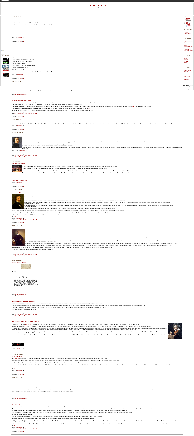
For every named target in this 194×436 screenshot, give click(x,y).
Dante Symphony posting (24, 150)
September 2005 (186, 57)
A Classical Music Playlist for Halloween (19, 45)
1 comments (21, 112)
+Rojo (23, 113)
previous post (17, 358)
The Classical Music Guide (187, 70)
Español (15, 94)
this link (133, 106)
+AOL (31, 113)
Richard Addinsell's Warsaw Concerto (18, 163)
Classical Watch (186, 80)
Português (25, 94)
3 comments (21, 348)
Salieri (14, 368)
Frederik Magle (186, 71)
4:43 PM (18, 182)
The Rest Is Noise (186, 79)
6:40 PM (18, 37)
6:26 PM (18, 125)
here (180, 123)
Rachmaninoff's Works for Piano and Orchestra (84, 90)
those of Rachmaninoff (28, 324)
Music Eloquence (186, 69)
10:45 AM (18, 112)
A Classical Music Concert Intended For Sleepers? (20, 121)
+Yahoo (15, 113)
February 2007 (186, 61)
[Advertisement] (97, 11)
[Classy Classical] (188, 19)
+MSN (33, 113)
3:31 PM (18, 427)
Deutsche (18, 94)
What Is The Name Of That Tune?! (188, 50)
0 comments (20, 37)
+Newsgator (18, 113)
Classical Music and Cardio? (187, 49)
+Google (26, 113)
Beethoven (15, 346)
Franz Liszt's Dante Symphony (17, 227)
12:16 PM (18, 74)
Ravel (14, 425)
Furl (23, 41)
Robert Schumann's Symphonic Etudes (19, 192)
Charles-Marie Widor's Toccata (188, 35)
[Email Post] (23, 37)
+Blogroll (36, 113)
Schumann (15, 216)
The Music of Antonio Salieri (17, 356)
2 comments (20, 218)
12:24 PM (18, 348)
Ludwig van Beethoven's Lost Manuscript (19, 262)
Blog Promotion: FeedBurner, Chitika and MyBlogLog (21, 100)
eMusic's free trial (43, 406)
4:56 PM (18, 370)
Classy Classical (97, 5)
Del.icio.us (20, 41)
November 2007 (186, 62)
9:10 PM (18, 218)
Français (20, 94)
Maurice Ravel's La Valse (16, 404)
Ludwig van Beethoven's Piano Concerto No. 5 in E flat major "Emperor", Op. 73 (26, 321)
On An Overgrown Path (187, 76)
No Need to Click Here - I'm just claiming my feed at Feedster (19, 180)
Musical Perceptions (186, 82)
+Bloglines (21, 113)
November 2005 (186, 59)
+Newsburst (28, 113)
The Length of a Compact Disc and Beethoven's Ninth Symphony (23, 301)
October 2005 (185, 58)
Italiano (23, 94)
